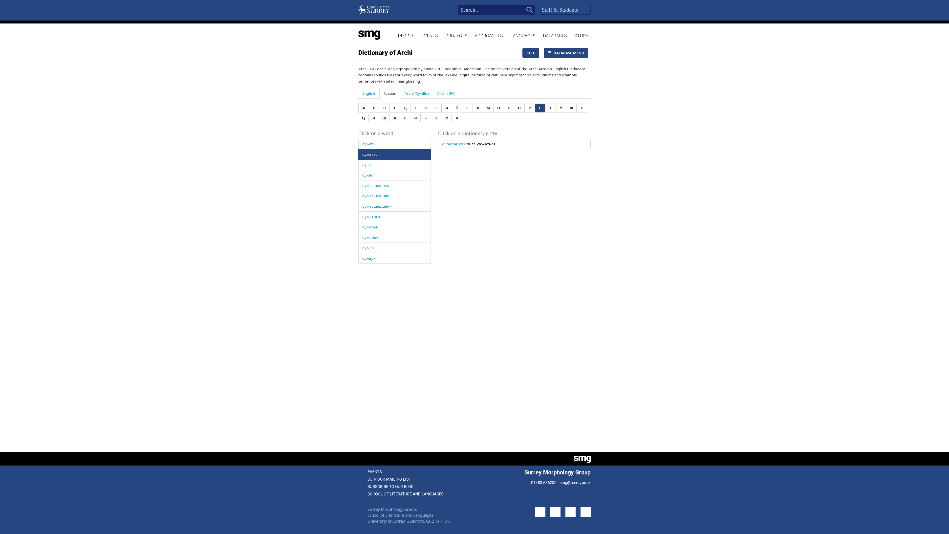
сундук (369, 258)
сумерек (370, 226)
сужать (369, 143)
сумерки (370, 237)
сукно (367, 175)
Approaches (489, 35)
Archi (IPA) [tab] (446, 93)
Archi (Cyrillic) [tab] (417, 93)
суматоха (371, 216)
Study (581, 35)
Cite (530, 52)
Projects (456, 35)
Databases (555, 35)
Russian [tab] (389, 93)
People (406, 35)
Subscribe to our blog (390, 486)
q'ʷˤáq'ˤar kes (453, 143)
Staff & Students (561, 10)
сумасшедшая (375, 185)
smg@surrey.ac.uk (575, 482)
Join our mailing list (389, 479)
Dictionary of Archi (385, 52)
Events (430, 35)
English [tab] (368, 93)
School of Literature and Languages (405, 494)
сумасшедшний (376, 206)
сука (366, 164)
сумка (368, 247)
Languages (523, 35)
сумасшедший (375, 195)
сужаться (371, 154)
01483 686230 (544, 482)
